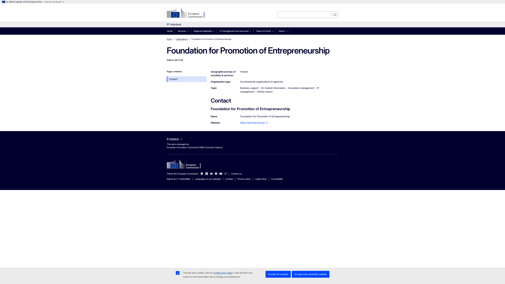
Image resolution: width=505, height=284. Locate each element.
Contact (173, 79)
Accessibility (277, 179)
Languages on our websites (208, 179)
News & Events (263, 31)
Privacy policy (244, 179)
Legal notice (261, 179)
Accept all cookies (278, 274)
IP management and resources (234, 31)
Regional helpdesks (203, 31)
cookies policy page (222, 273)
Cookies (229, 179)
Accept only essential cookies (310, 274)
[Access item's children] (188, 31)
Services (182, 31)
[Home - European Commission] (188, 13)
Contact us (236, 173)
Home (170, 31)
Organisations (182, 39)
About (282, 31)
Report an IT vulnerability (178, 179)
